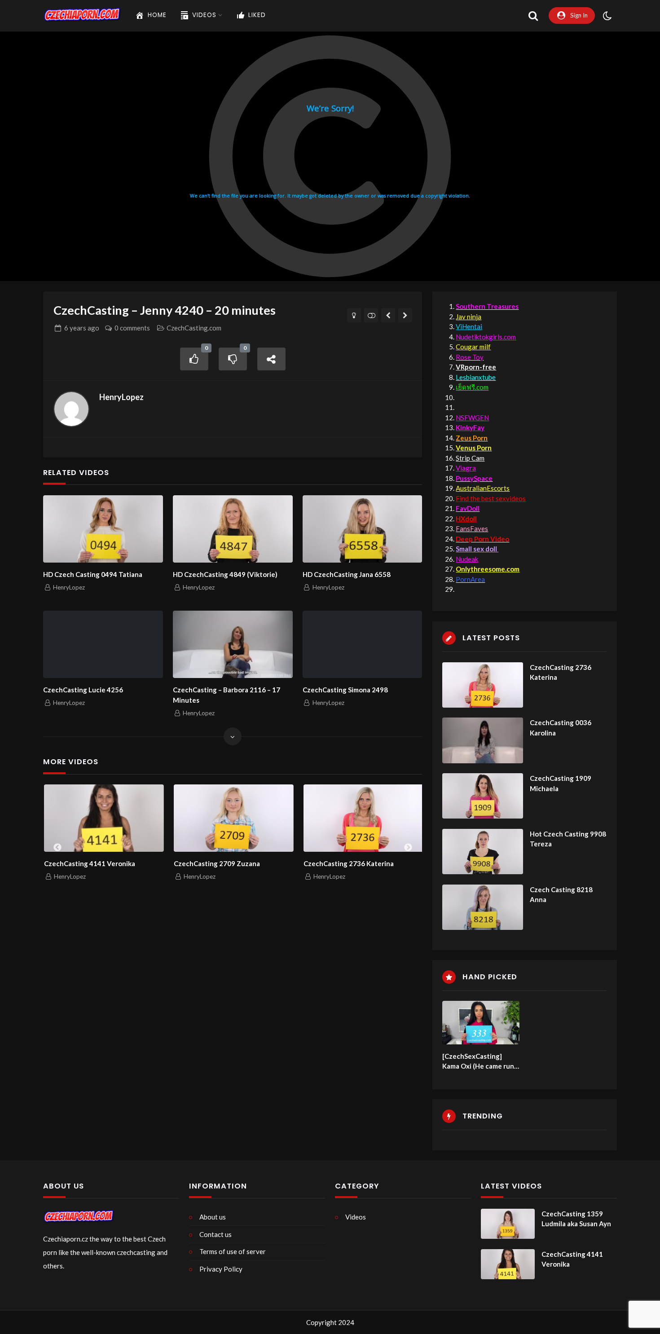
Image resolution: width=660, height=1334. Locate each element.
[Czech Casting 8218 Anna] (482, 907)
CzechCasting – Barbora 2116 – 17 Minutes (226, 695)
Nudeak (467, 559)
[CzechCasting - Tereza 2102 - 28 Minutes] (405, 315)
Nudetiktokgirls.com (486, 337)
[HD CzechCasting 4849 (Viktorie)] (232, 529)
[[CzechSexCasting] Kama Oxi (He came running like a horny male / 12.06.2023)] (480, 1022)
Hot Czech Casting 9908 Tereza (568, 839)
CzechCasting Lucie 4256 (83, 690)
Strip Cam (470, 458)
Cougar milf (473, 347)
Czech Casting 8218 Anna (561, 894)
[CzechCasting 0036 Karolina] (482, 740)
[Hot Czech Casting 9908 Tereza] (482, 851)
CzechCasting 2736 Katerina (221, 863)
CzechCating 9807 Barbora (348, 863)
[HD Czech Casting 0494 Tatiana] (103, 529)
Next (408, 847)
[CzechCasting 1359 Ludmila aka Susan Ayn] (508, 1224)
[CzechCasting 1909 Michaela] (482, 796)
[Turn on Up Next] (371, 315)
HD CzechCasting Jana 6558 (347, 574)
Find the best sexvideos (491, 498)
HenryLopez (121, 397)
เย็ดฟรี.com (472, 387)
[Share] (271, 359)
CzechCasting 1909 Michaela (560, 783)
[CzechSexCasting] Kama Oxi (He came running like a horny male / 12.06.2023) (479, 1061)
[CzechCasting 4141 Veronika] (508, 1264)
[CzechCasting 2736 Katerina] (236, 818)
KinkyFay (470, 427)
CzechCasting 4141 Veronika (572, 1259)
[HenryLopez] (71, 409)
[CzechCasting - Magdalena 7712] (388, 315)
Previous (57, 847)
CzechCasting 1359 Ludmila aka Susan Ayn (576, 1219)
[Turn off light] (354, 315)
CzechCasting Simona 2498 (345, 690)
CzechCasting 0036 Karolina (560, 727)
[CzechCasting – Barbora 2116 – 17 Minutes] (232, 644)
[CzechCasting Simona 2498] (362, 644)
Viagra (466, 468)
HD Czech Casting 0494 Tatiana (92, 574)
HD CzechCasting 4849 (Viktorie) (225, 574)
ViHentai (469, 326)
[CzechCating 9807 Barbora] (366, 818)
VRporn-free (476, 367)
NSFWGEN (472, 418)
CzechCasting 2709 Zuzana (90, 863)
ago (81, 328)
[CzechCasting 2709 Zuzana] (107, 818)
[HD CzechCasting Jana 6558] (362, 529)
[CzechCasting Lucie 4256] (103, 644)
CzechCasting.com (194, 328)
